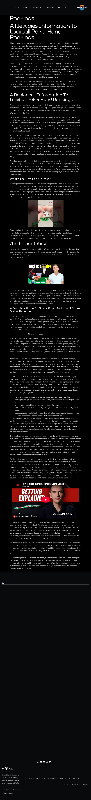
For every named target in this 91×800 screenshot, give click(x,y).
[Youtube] (44, 761)
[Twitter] (50, 761)
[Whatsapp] (38, 761)
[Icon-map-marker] (53, 761)
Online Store (38, 8)
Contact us (62, 8)
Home (17, 8)
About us (26, 8)
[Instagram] (47, 761)
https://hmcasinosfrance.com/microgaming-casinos (42, 59)
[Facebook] (41, 761)
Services (50, 8)
